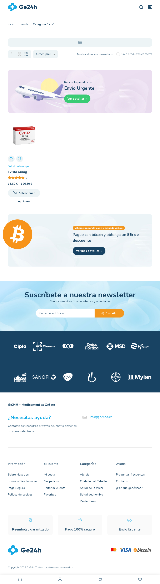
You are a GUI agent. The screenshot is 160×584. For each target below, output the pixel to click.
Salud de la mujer (18, 166)
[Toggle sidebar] (80, 42)
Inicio (11, 24)
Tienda (23, 24)
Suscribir (112, 313)
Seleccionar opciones (26, 194)
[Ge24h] (22, 6)
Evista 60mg (17, 172)
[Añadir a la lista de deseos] (19, 159)
